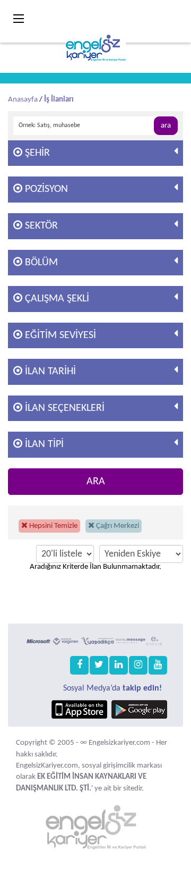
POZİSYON (45, 189)
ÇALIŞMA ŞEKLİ (55, 298)
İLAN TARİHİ (49, 371)
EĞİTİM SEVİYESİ (59, 335)
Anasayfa (23, 100)
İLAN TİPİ (43, 444)
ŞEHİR (36, 153)
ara (166, 126)
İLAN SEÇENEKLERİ (63, 408)
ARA (95, 481)
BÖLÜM (40, 262)
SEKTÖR (40, 226)
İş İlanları (59, 100)
